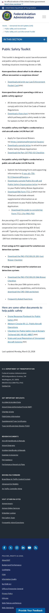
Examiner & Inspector (10, 455)
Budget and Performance (11, 565)
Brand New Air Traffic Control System (16, 479)
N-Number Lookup (9, 513)
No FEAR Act (6, 584)
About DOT (6, 560)
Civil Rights (6, 569)
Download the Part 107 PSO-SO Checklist (26, 152)
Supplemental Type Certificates (14, 421)
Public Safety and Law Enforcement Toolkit (20, 32)
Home (4, 26)
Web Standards (8, 607)
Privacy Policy (7, 593)
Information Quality (9, 579)
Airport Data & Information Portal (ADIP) (17, 407)
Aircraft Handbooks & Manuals (13, 441)
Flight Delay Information (11, 416)
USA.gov (5, 598)
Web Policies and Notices (11, 603)
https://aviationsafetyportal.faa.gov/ (27, 141)
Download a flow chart (18, 113)
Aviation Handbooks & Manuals (13, 450)
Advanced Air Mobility (10, 484)
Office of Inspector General (12, 588)
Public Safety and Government (15, 29)
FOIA (4, 574)
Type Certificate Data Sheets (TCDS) (16, 426)
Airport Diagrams (8, 445)
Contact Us (6, 386)
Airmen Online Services (11, 508)
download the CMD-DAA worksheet (23, 291)
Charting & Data (8, 412)
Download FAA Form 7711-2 (20, 191)
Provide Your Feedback (30, 610)
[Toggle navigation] (44, 16)
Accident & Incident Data (11, 402)
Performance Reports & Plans (13, 464)
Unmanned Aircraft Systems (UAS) (21, 26)
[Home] (18, 17)
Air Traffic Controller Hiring (12, 488)
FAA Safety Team (8, 518)
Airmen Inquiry (7, 503)
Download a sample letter (19, 145)
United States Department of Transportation (20, 8)
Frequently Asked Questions (20, 299)
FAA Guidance (7, 460)
